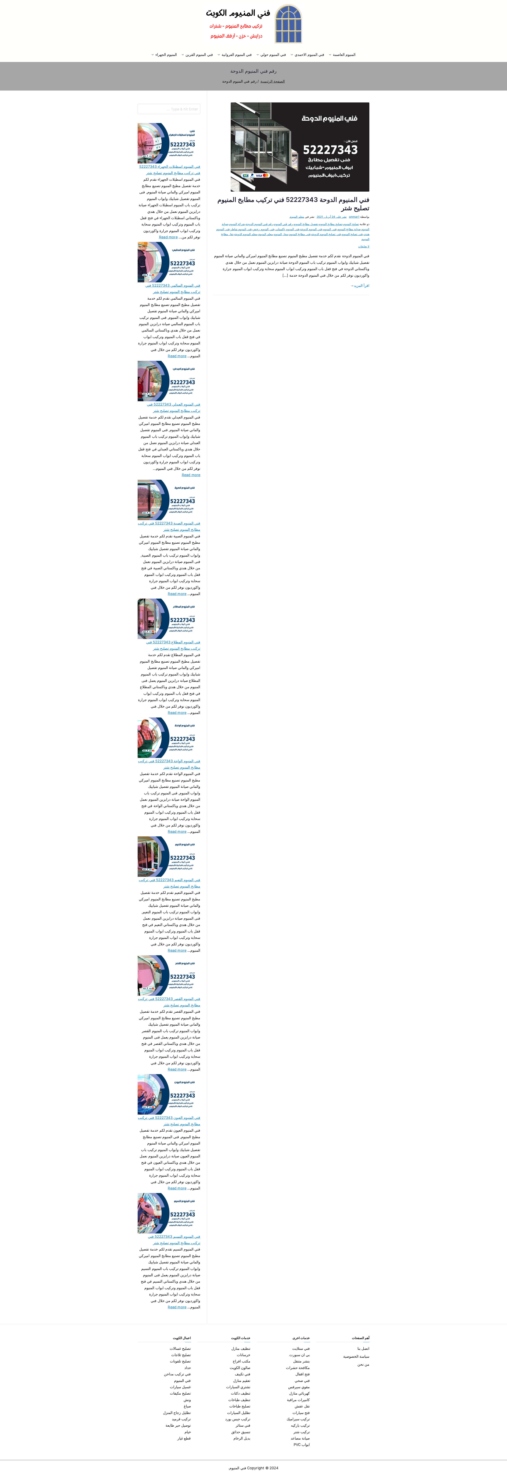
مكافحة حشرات (298, 1368)
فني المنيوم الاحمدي (309, 55)
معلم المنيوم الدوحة (245, 234)
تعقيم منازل (241, 1381)
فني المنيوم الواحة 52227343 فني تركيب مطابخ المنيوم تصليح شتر (169, 764)
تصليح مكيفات (180, 1393)
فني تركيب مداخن (177, 1374)
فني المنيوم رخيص (263, 229)
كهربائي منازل (299, 1393)
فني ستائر (243, 1425)
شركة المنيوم (237, 224)
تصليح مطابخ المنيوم (330, 224)
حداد (187, 1368)
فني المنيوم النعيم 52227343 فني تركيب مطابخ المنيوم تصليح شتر (169, 883)
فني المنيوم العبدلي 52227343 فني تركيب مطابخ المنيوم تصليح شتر (173, 407)
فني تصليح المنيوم (352, 234)
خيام (188, 1432)
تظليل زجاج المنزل (177, 1413)
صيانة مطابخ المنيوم (348, 229)
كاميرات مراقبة (298, 1400)
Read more (168, 236)
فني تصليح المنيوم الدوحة (326, 234)
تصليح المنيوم (351, 224)
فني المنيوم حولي (273, 55)
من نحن (363, 1364)
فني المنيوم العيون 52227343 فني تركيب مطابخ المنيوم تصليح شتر (169, 1121)
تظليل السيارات (238, 1413)
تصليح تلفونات (180, 1361)
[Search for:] (169, 109)
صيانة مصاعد (300, 1438)
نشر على (332, 216)
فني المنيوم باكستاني (287, 229)
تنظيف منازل (240, 1348)
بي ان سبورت (299, 1355)
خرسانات (243, 1355)
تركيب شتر (302, 1432)
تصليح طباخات (239, 1406)
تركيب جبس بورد (237, 1419)
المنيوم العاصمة (344, 55)
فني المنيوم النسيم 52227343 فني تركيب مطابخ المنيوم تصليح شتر (174, 1239)
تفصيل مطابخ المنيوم (306, 224)
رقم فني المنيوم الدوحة (259, 224)
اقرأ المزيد (361, 286)
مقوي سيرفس (299, 1387)
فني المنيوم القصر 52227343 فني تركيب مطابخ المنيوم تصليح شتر (169, 1002)
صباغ (187, 1406)
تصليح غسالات (180, 1348)
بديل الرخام (241, 1438)
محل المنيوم (281, 234)
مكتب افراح (241, 1361)
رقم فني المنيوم (283, 224)
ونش (187, 1400)
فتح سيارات (301, 1413)
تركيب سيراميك (298, 1419)
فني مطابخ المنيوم (299, 234)
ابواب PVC (302, 1445)
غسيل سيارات (180, 1387)
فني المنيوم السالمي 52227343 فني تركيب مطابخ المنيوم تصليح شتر (172, 288)
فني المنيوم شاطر (241, 229)
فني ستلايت (301, 1348)
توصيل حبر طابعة (178, 1425)
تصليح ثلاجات (181, 1355)
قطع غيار (184, 1438)
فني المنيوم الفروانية (237, 55)
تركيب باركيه (300, 1425)
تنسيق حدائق (240, 1432)
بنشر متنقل (301, 1361)
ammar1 (354, 216)
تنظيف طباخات (239, 1400)
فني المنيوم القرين (199, 55)
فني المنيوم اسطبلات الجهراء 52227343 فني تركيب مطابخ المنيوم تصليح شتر (169, 169)
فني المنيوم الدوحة (311, 229)
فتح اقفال (302, 1374)
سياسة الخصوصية (356, 1356)
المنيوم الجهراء (166, 55)
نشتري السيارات (238, 1387)
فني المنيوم (329, 229)
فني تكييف (242, 1374)
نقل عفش (302, 1406)
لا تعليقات (363, 246)
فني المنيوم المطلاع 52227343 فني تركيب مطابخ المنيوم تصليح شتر (173, 645)
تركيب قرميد (181, 1419)
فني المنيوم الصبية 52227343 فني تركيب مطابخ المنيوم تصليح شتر (169, 526)
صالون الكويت (240, 1368)
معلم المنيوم (297, 216)
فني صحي (302, 1381)
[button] (331, 55)
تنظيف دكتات (240, 1393)
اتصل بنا (363, 1348)
